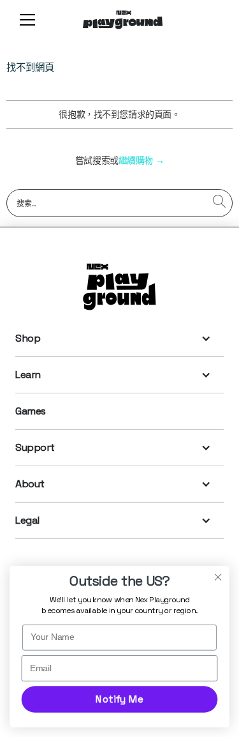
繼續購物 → (141, 160)
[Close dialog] (218, 577)
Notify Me (119, 699)
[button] (25, 20)
